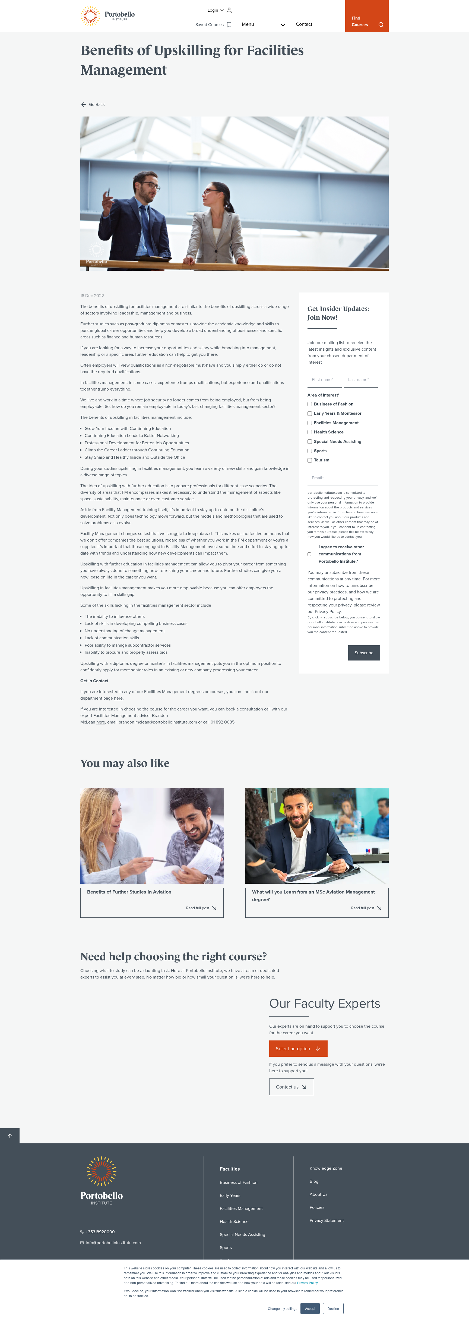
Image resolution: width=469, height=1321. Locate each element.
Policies (317, 1207)
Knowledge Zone (326, 1168)
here (118, 698)
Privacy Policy (307, 1282)
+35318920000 (100, 1232)
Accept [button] (310, 1308)
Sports (226, 1247)
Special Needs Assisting (242, 1234)
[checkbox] (343, 432)
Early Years (230, 1195)
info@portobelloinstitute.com (113, 1243)
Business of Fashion (239, 1182)
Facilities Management (241, 1208)
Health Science (234, 1221)
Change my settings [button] (282, 1308)
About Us (318, 1194)
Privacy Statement (327, 1220)
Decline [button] (333, 1308)
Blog (314, 1181)
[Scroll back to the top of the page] (10, 1135)
